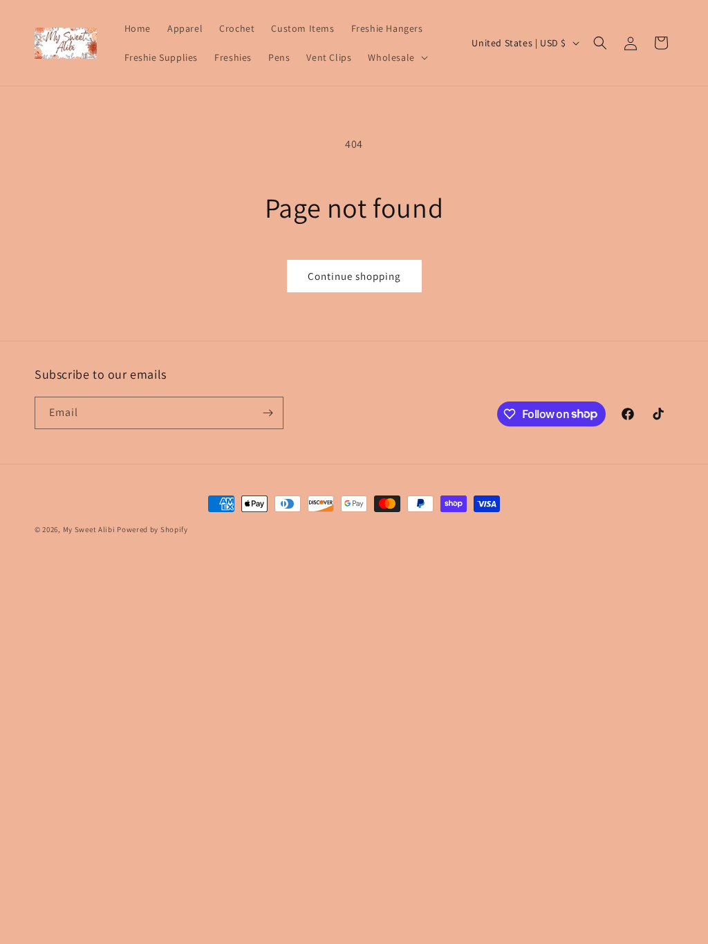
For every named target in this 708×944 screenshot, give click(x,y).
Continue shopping (354, 276)
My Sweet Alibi (89, 529)
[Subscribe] (267, 413)
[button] (396, 57)
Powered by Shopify (152, 529)
